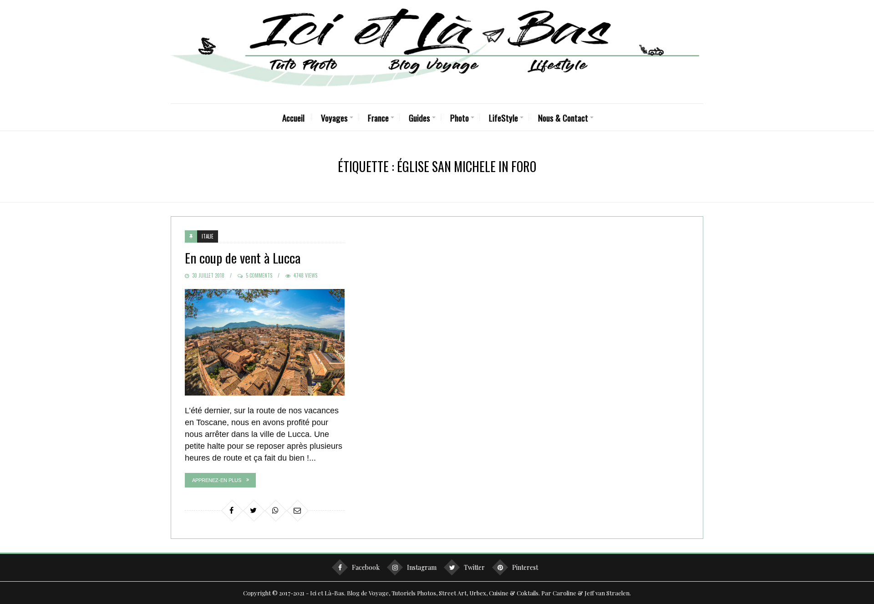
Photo (459, 117)
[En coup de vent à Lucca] (265, 342)
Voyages (334, 117)
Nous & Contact (563, 117)
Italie (207, 236)
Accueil (293, 117)
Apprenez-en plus (216, 480)
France (378, 117)
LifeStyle (503, 117)
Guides (419, 117)
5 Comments (259, 275)
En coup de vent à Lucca (242, 257)
